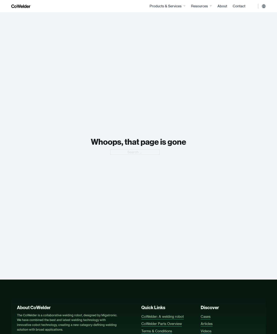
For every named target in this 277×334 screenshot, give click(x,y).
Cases (205, 316)
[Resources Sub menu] (211, 6)
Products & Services (165, 6)
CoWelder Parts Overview (161, 324)
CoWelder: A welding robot (162, 316)
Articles (207, 324)
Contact (239, 6)
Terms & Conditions (156, 331)
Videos (206, 331)
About (222, 6)
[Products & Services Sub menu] (184, 6)
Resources (199, 6)
